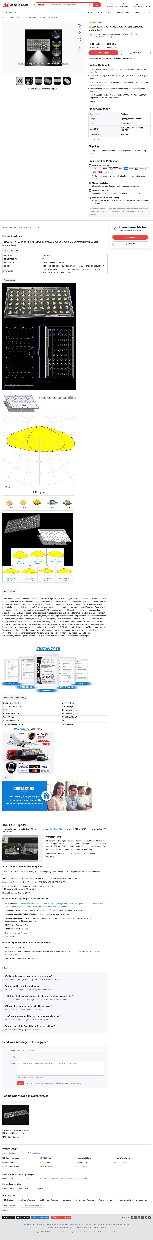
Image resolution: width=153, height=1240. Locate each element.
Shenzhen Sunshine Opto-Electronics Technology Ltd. (107, 34)
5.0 (122, 230)
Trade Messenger (40, 1217)
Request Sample (129, 58)
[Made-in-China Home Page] (15, 4)
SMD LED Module (16, 906)
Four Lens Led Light (106, 1200)
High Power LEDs (66, 903)
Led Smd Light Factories (49, 1200)
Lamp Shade (24, 1189)
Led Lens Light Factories (85, 1200)
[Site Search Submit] (97, 4)
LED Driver (28, 906)
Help (109, 12)
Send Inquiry (103, 53)
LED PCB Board (45, 1158)
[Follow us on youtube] (142, 1217)
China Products (40, 1224)
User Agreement (89, 1232)
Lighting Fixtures (31, 17)
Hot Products (28, 1224)
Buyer (98, 12)
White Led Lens (10, 1206)
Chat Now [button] (137, 53)
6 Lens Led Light (125, 1200)
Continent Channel (104, 1224)
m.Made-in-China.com (82, 1227)
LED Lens (39, 903)
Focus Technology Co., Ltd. (60, 1232)
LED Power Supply (51, 903)
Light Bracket (9, 1189)
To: (14, 1057)
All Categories (11, 12)
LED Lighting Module (27, 903)
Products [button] (41, 4)
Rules (149, 12)
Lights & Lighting (15, 17)
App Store (8, 1217)
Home (4, 17)
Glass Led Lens (82, 1166)
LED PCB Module (60, 906)
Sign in (148, 6)
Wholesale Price (90, 1224)
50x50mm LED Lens (46, 1162)
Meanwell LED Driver (84, 1158)
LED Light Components (83, 903)
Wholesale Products (76, 1224)
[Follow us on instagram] (139, 1217)
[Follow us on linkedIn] (149, 1217)
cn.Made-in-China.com (99, 1227)
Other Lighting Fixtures (48, 17)
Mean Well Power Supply (42, 906)
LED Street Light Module (11, 1158)
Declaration (101, 1232)
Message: (12, 1063)
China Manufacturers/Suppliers (57, 1224)
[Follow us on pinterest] (146, 1217)
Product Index (117, 1224)
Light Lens (67, 1200)
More (4, 1210)
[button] (90, 5)
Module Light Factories (26, 1200)
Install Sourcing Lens (62, 1217)
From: (13, 1050)
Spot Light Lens (82, 1162)
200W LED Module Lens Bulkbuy (32, 1206)
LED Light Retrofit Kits (122, 1158)
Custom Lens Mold (120, 1162)
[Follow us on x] (135, 1217)
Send (20, 1083)
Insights (126, 1224)
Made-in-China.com (66, 1227)
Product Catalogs (36, 1153)
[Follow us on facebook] (132, 1217)
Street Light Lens (8, 1162)
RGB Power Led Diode (10, 1166)
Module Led (8, 1200)
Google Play (23, 1217)
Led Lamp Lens (141, 1200)
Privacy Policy (113, 1232)
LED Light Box (39, 1189)
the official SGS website (59, 829)
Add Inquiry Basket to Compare (44, 88)
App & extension (123, 12)
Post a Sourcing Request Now (68, 1083)
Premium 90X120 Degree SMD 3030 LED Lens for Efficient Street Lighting (15, 1133)
